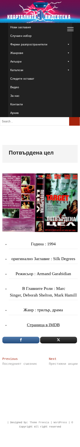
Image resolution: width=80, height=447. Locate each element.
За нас (15, 95)
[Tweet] (58, 340)
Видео (14, 87)
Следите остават (22, 78)
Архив (14, 113)
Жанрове (16, 53)
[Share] (20, 340)
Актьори (16, 61)
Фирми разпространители (28, 44)
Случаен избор (21, 35)
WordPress (60, 422)
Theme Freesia (39, 422)
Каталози (16, 70)
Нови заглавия (20, 27)
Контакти (16, 104)
